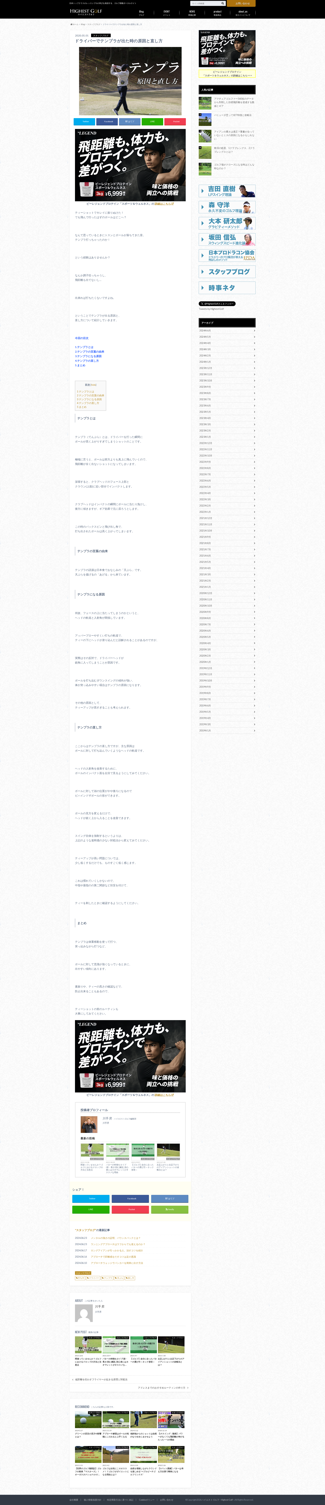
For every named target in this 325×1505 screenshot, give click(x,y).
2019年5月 (205, 711)
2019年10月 (205, 680)
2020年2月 (205, 655)
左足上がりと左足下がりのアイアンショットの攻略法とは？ (168, 1167)
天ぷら (120, 1278)
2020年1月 (205, 661)
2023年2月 (205, 430)
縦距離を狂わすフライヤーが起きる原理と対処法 (101, 1379)
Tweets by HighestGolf (211, 308)
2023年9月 (205, 386)
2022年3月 (205, 499)
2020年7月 (205, 624)
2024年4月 (205, 343)
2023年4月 (205, 418)
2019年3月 (205, 724)
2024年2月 (205, 355)
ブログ (141, 12)
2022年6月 (205, 480)
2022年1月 (205, 511)
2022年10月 (205, 455)
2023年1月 (205, 436)
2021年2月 (205, 580)
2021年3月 (205, 574)
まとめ (81, 406)
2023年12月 (205, 368)
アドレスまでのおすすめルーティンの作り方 (161, 1387)
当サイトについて (242, 12)
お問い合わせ (243, 3)
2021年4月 (205, 568)
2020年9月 (205, 611)
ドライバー (94, 1278)
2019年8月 (205, 693)
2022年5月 (205, 486)
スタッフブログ (97, 1159)
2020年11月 (205, 599)
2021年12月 (205, 518)
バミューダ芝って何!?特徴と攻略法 (233, 115)
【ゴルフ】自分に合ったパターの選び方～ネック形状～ (142, 1167)
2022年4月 (205, 493)
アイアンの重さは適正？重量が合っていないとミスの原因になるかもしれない (234, 135)
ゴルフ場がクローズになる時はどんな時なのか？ (234, 166)
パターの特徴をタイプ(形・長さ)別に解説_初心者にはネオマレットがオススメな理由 (117, 1168)
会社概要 (73, 1499)
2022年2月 (205, 505)
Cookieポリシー (147, 1499)
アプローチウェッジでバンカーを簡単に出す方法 (117, 1262)
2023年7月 (205, 399)
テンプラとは (85, 391)
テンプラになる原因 (89, 399)
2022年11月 (205, 449)
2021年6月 (205, 555)
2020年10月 (205, 605)
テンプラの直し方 (88, 402)
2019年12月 (205, 668)
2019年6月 (205, 705)
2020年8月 (205, 618)
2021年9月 (205, 536)
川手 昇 (100, 1306)
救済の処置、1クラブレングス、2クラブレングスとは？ (234, 150)
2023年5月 (205, 411)
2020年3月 (205, 649)
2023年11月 (205, 374)
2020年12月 (205, 593)
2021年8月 (205, 543)
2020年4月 (205, 643)
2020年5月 (205, 636)
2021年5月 (205, 561)
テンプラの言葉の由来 (90, 395)
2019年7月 (205, 699)
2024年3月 (205, 349)
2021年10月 (205, 530)
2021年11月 (205, 524)
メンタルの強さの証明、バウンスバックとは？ (116, 1237)
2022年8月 (205, 468)
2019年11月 (205, 674)
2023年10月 (205, 380)
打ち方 (81, 1278)
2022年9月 (205, 461)
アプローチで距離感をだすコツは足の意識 (113, 1256)
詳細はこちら (163, 203)
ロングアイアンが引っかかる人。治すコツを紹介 (117, 1250)
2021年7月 (205, 549)
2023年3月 (205, 424)
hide (93, 384)
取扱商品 (218, 12)
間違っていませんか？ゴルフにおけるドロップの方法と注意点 (92, 1167)
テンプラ (108, 1278)
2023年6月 (205, 405)
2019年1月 (205, 730)
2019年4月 (205, 718)
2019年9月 (205, 686)
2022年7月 (205, 474)
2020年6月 (205, 630)
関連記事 (192, 12)
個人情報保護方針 (92, 1499)
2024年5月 (205, 336)
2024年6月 (205, 330)
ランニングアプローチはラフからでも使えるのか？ (118, 1244)
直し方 (131, 1278)
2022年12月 (205, 443)
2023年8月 (205, 393)
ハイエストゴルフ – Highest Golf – (218, 1499)
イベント (166, 12)
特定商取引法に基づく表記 (120, 1499)
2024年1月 (205, 361)
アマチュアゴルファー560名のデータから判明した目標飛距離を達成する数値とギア (234, 102)
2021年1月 (205, 586)
